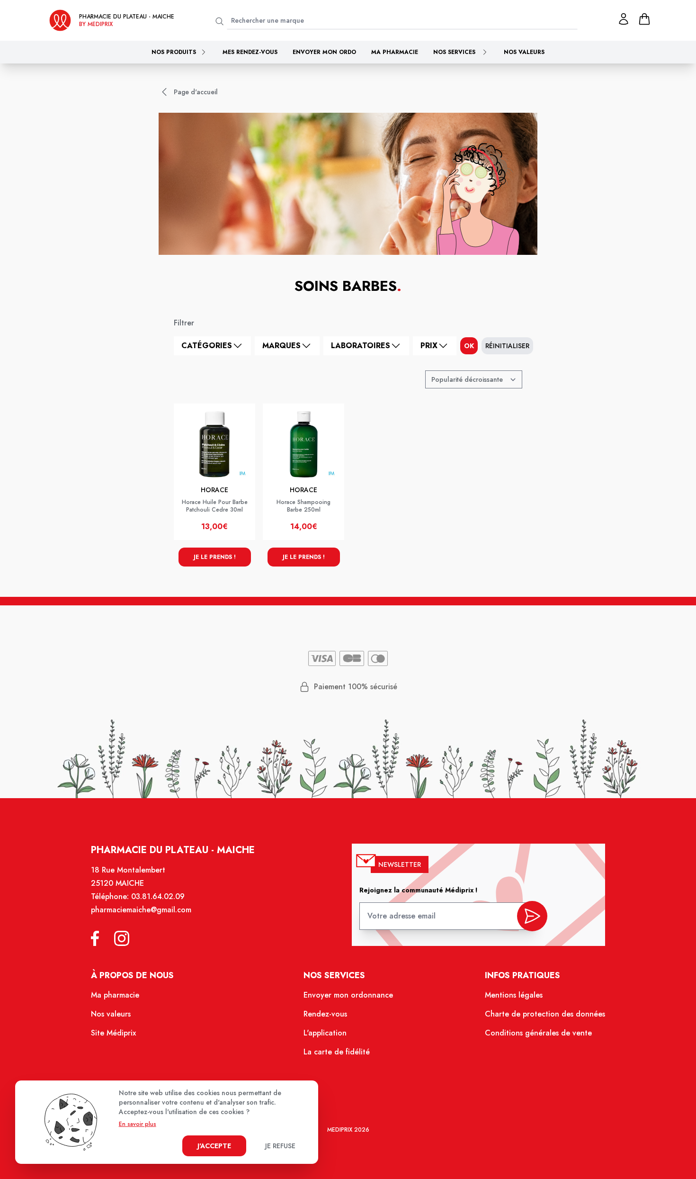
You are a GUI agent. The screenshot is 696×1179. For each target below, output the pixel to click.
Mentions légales (514, 995)
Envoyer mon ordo (324, 52)
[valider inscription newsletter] (532, 916)
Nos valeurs (524, 52)
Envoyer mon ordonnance (348, 995)
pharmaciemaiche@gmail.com (141, 909)
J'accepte (214, 1146)
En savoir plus (137, 1124)
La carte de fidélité (336, 1051)
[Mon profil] (623, 19)
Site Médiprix (113, 1032)
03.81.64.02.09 (158, 896)
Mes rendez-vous (250, 52)
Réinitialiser (507, 346)
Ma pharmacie (394, 52)
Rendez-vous (325, 1013)
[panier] (644, 19)
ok (469, 346)
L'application (325, 1032)
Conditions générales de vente (538, 1032)
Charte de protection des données (545, 1013)
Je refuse (280, 1146)
